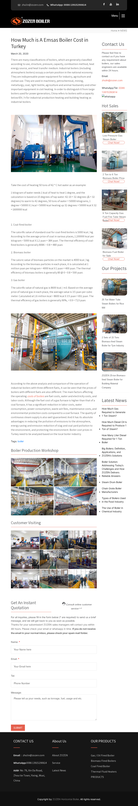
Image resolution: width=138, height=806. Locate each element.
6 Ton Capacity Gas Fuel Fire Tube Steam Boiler (114, 217)
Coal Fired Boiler (100, 766)
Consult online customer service (79, 604)
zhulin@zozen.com (112, 80)
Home (114, 30)
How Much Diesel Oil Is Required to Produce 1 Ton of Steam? (114, 425)
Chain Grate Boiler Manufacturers (112, 490)
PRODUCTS (97, 777)
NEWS (123, 30)
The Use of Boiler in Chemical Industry (112, 509)
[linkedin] (117, 4)
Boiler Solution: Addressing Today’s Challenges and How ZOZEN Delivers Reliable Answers (113, 468)
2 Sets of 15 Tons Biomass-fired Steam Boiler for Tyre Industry (113, 341)
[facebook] (104, 4)
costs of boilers (35, 396)
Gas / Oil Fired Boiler (102, 755)
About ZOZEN (60, 755)
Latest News (59, 770)
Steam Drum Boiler (112, 482)
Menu (114, 15)
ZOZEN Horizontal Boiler (66, 799)
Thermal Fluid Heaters (104, 771)
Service (56, 763)
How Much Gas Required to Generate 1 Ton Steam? (113, 412)
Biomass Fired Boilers (103, 761)
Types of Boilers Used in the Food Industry (114, 500)
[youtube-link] (110, 4)
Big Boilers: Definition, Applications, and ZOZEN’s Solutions (114, 452)
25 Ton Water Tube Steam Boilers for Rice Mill (113, 303)
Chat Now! (113, 142)
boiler (21, 441)
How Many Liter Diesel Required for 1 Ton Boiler (114, 439)
